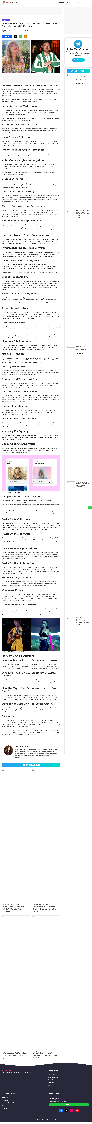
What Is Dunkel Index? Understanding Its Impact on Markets (45, 1055)
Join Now (69, 1104)
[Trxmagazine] (11, 2)
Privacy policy (6, 1106)
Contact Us (79, 2)
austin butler (11, 31)
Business (51, 1082)
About (69, 2)
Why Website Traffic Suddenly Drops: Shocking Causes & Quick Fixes (15, 1055)
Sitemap (4, 1108)
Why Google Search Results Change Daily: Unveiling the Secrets (44, 909)
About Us (5, 1097)
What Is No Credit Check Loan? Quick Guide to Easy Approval (82, 484)
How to (50, 1085)
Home (61, 2)
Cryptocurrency (53, 1077)
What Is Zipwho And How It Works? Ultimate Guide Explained (14, 909)
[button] (86, 2)
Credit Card (51, 1074)
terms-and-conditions (9, 1103)
